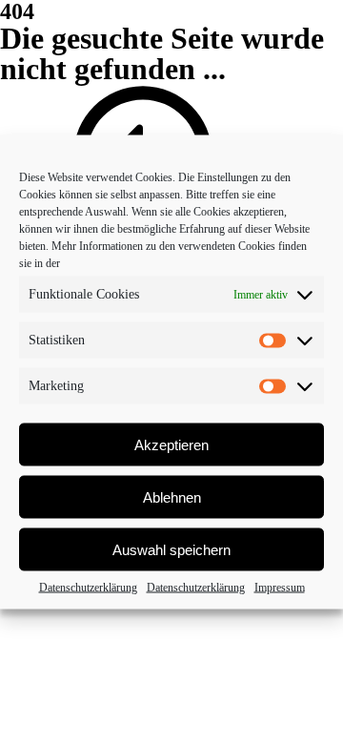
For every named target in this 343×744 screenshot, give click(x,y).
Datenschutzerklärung (88, 587)
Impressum (279, 587)
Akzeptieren (171, 444)
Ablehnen (172, 496)
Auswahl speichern (171, 549)
